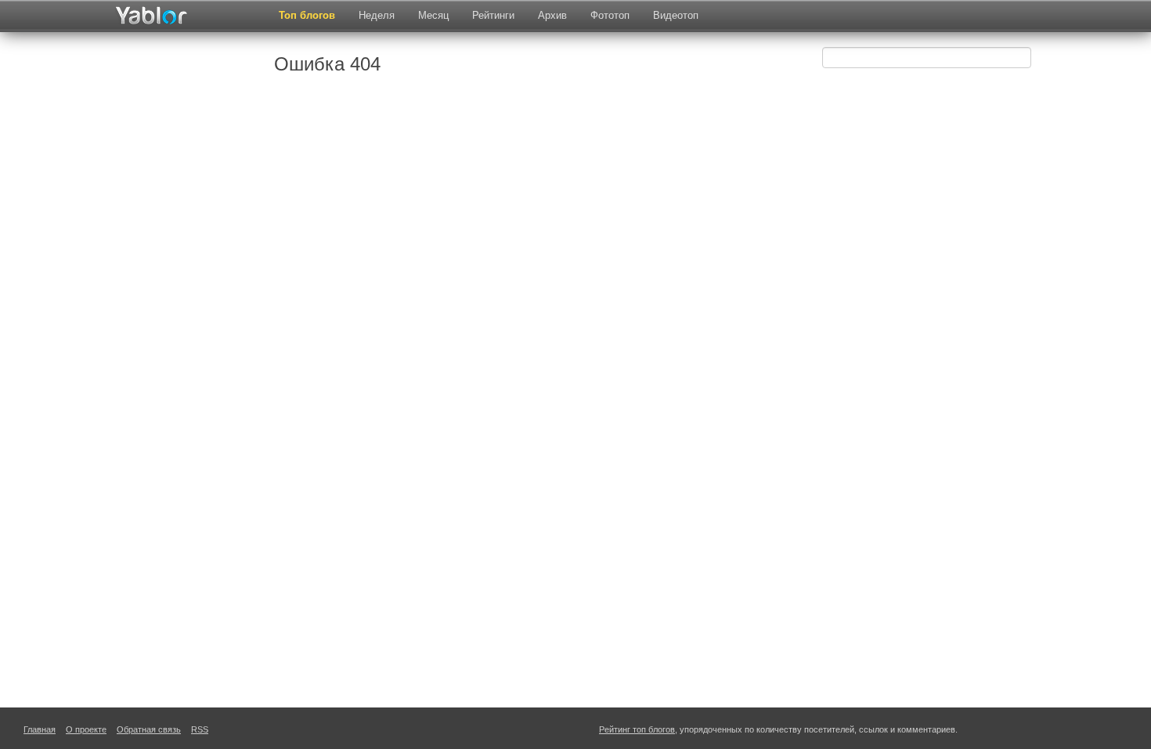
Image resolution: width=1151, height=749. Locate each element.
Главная (39, 729)
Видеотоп (675, 15)
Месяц (433, 15)
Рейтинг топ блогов (637, 729)
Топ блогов (307, 15)
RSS (199, 729)
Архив (552, 15)
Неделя (377, 15)
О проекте (86, 729)
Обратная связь (149, 729)
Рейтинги (493, 15)
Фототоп (610, 15)
